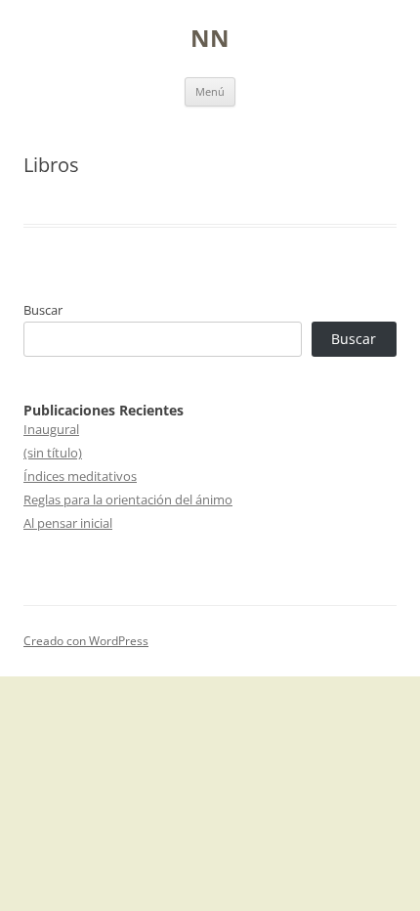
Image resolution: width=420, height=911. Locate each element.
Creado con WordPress (85, 640)
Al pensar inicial (67, 523)
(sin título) (52, 452)
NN (210, 38)
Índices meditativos (80, 476)
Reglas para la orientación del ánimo (127, 499)
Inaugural (51, 429)
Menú (210, 91)
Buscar (43, 310)
